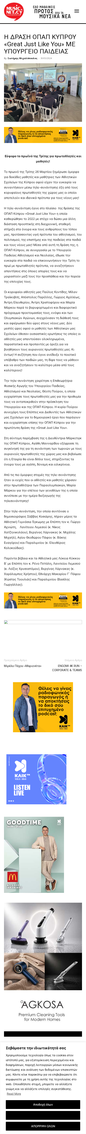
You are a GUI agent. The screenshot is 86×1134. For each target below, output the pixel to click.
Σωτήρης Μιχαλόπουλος (22, 58)
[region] (43, 1088)
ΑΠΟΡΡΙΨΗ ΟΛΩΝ (43, 1126)
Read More (14, 1093)
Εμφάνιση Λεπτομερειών (43, 1115)
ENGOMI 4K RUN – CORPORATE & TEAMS (67, 668)
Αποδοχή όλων (43, 1104)
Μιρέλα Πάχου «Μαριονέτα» (22, 666)
